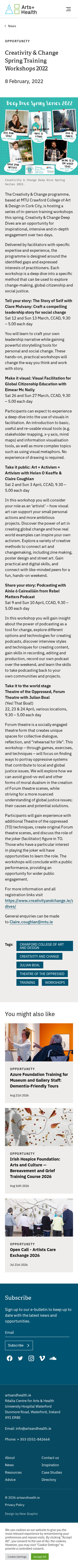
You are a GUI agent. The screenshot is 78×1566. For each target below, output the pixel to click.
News (9, 1464)
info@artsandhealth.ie (28, 1428)
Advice (10, 1479)
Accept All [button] (39, 1557)
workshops (55, 982)
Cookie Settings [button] (17, 1557)
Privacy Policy (14, 1504)
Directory (49, 1479)
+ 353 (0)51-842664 (27, 1439)
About (10, 1457)
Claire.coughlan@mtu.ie (31, 921)
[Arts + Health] (21, 9)
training (27, 982)
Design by (21, 1513)
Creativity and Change (39, 956)
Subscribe (16, 1345)
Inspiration (50, 1464)
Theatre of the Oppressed (42, 973)
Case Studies (52, 1472)
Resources (13, 1472)
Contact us (50, 1457)
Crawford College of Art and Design (42, 946)
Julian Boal (30, 965)
